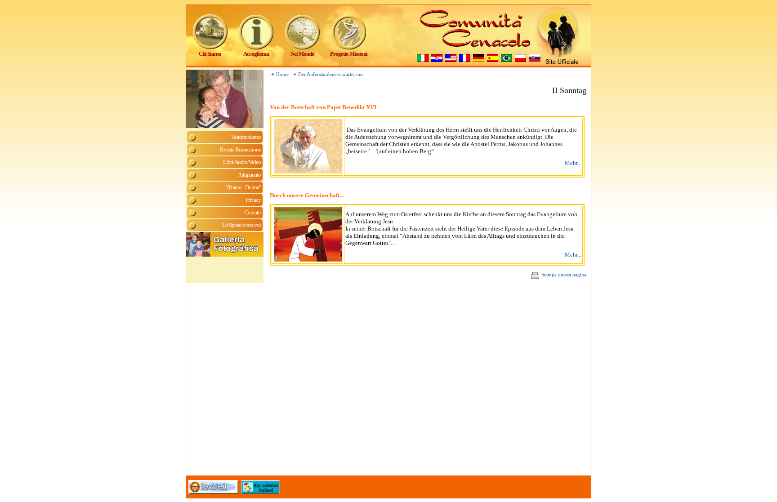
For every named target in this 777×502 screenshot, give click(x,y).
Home (282, 74)
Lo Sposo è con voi (241, 225)
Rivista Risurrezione (240, 149)
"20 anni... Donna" (242, 187)
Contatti (252, 212)
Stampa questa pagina (563, 274)
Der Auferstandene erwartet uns (330, 74)
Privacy (253, 199)
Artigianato (249, 174)
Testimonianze (246, 136)
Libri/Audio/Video (242, 162)
